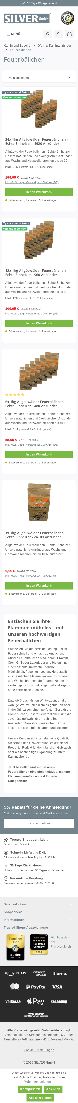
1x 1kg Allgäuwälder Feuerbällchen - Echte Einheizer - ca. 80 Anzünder (35, 535)
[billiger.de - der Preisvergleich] (62, 947)
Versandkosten (14, 1034)
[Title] (15, 947)
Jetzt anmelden (39, 823)
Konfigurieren (30, 1089)
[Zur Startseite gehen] (27, 17)
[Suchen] (47, 34)
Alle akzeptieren (40, 1097)
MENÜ (15, 34)
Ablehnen (53, 1089)
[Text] (39, 947)
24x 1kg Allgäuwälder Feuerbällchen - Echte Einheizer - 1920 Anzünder (36, 141)
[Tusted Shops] (67, 17)
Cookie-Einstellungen (39, 1050)
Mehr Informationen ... (39, 1081)
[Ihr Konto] (58, 34)
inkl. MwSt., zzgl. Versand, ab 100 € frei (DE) (31, 182)
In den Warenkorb (39, 192)
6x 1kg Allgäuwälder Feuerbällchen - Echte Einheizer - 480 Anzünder (35, 404)
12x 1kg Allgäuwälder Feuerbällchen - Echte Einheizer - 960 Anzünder (36, 272)
